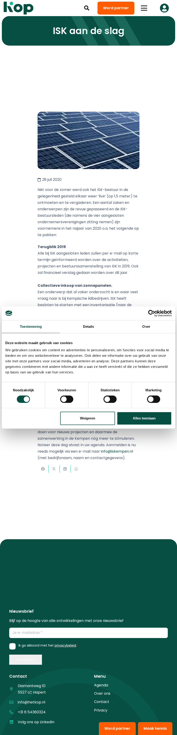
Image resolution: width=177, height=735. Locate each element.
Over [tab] (146, 326)
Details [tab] (88, 326)
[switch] (66, 399)
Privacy (100, 710)
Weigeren (87, 418)
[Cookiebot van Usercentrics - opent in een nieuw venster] (151, 313)
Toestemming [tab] (31, 326)
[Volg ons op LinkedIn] (13, 722)
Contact (101, 701)
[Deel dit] (43, 469)
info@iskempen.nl (117, 451)
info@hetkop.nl (31, 702)
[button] (86, 8)
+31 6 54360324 (32, 712)
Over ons (102, 693)
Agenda (101, 685)
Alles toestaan (144, 418)
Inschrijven (25, 659)
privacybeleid (65, 645)
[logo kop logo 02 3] (19, 8)
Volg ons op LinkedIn (36, 722)
